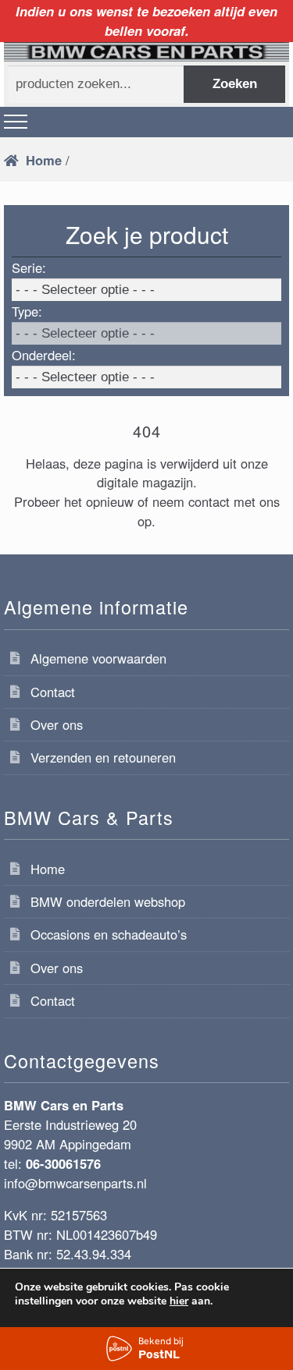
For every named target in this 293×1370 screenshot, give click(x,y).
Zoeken (235, 83)
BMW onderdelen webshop (107, 901)
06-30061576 (63, 1163)
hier (179, 1301)
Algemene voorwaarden (98, 658)
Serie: (29, 267)
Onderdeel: (44, 354)
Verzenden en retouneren (103, 757)
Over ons (56, 724)
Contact (52, 691)
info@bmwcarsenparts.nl (75, 1183)
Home (44, 159)
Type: (27, 311)
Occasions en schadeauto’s (108, 934)
